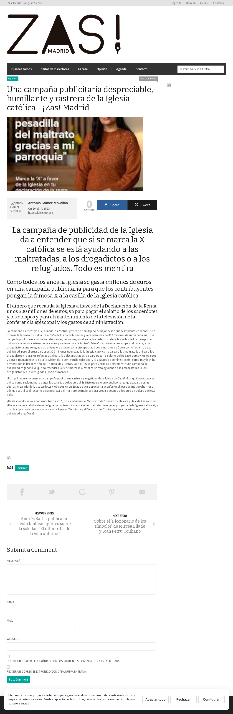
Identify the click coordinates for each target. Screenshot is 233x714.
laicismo (22, 468)
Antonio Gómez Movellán (48, 203)
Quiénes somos (21, 69)
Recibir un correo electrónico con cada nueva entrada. (46, 671)
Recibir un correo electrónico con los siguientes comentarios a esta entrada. (63, 661)
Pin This (112, 492)
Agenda (176, 3)
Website (12, 638)
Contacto (218, 3)
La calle (204, 3)
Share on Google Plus (82, 492)
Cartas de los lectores (55, 69)
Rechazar (183, 699)
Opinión (191, 3)
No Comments (148, 78)
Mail (10, 620)
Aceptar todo (155, 699)
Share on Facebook (22, 492)
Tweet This (52, 492)
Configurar (211, 699)
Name (10, 602)
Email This (142, 492)
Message (13, 560)
